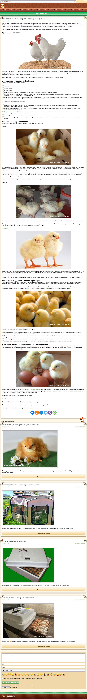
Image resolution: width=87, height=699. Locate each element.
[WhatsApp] (55, 411)
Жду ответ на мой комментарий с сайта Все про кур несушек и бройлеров (23, 678)
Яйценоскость (7, 111)
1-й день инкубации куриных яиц (14, 541)
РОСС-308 (4, 228)
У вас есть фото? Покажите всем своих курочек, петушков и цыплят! (19, 685)
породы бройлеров (35, 389)
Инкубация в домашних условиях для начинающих (20, 425)
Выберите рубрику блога (43, 13)
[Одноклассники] (37, 411)
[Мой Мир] (41, 411)
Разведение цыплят (80, 21)
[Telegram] (46, 411)
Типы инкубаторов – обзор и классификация (18, 598)
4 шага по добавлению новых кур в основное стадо (20, 485)
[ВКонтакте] (32, 411)
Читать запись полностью (43, 476)
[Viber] (50, 411)
